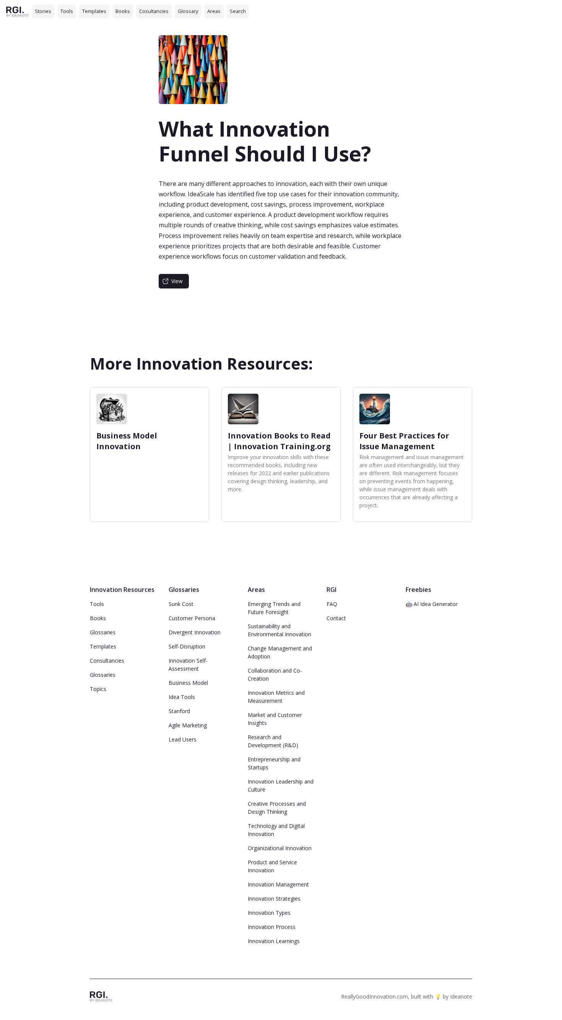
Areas (214, 11)
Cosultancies (154, 11)
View (177, 281)
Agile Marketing (188, 725)
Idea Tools (182, 697)
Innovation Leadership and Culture (280, 785)
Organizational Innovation (280, 848)
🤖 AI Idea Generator (432, 604)
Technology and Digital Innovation (276, 830)
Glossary (188, 11)
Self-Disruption (187, 646)
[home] (17, 11)
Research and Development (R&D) (273, 741)
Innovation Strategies (274, 898)
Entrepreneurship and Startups (274, 763)
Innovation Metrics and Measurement (276, 696)
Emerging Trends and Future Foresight (274, 608)
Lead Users (183, 739)
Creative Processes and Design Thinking (277, 807)
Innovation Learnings (274, 941)
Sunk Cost (181, 604)
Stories (43, 11)
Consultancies (107, 660)
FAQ (331, 604)
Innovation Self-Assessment (188, 664)
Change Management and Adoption (280, 652)
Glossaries (102, 632)
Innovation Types (269, 912)
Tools (66, 11)
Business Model (188, 682)
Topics (98, 688)
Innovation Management (278, 884)
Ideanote (461, 996)
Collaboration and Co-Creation (275, 674)
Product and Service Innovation (272, 866)
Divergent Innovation (195, 632)
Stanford (179, 711)
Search (238, 11)
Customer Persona (192, 618)
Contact (336, 618)
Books (122, 11)
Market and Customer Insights (275, 719)
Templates (94, 11)
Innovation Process (272, 926)
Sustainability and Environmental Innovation (279, 630)
